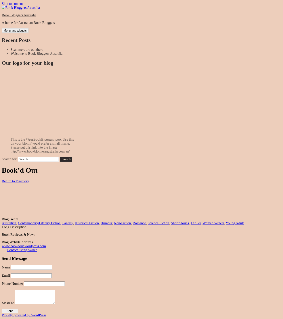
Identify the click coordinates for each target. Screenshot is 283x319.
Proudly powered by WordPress (24, 315)
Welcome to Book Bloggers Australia (37, 53)
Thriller (196, 223)
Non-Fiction (122, 223)
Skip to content (12, 4)
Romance (139, 223)
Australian (9, 223)
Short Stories (180, 223)
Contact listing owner (22, 250)
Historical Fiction (87, 223)
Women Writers (213, 223)
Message (8, 303)
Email (6, 275)
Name (6, 267)
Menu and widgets (15, 30)
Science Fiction (158, 223)
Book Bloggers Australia (19, 15)
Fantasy (67, 223)
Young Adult (235, 223)
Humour (106, 223)
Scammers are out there (27, 49)
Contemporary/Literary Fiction (39, 223)
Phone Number (12, 283)
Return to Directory (15, 181)
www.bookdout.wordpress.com (24, 246)
